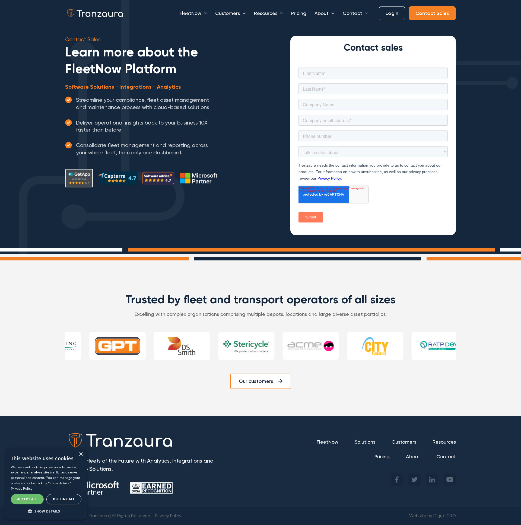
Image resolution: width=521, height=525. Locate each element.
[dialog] (46, 484)
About (321, 13)
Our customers (256, 381)
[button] (46, 511)
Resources (265, 13)
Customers (227, 13)
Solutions (365, 442)
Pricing (298, 13)
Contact (352, 13)
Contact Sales (432, 13)
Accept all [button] (27, 499)
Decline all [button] (64, 499)
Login (392, 13)
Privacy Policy (168, 516)
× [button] (81, 454)
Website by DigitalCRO (432, 516)
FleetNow (190, 13)
